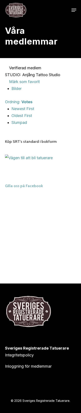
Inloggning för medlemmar (28, 366)
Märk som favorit (24, 81)
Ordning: (18, 102)
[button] (73, 10)
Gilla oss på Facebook (24, 185)
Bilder (16, 88)
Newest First (22, 108)
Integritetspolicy (19, 355)
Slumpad (19, 122)
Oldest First (21, 115)
